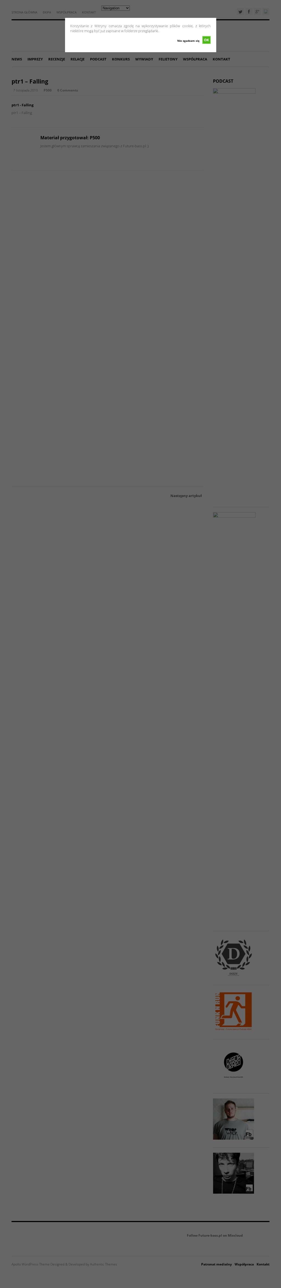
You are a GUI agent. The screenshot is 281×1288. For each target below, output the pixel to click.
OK (206, 39)
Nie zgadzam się (188, 41)
